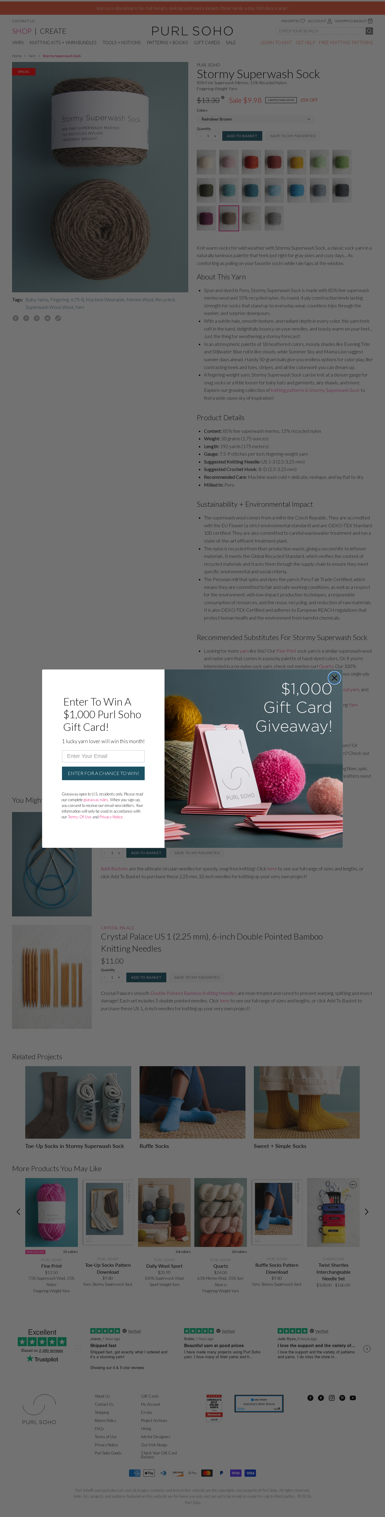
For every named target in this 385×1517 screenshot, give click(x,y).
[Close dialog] (334, 678)
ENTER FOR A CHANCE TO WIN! (103, 773)
